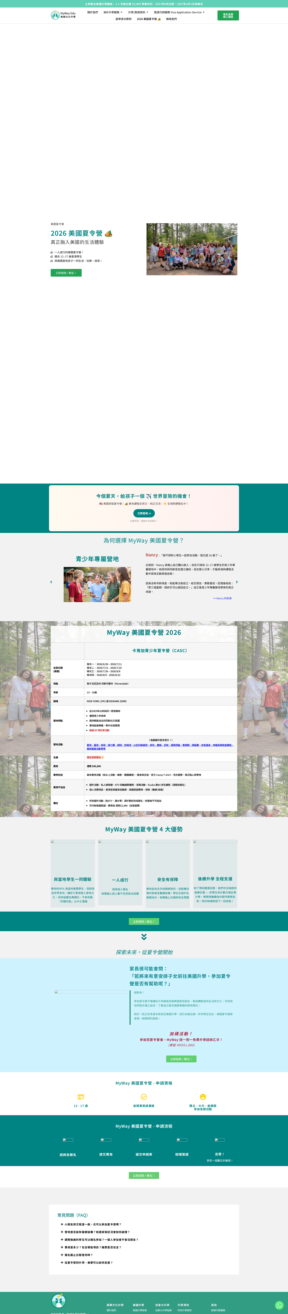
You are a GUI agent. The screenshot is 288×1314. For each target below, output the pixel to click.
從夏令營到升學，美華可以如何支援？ (89, 1262)
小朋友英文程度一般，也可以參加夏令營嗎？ (93, 1224)
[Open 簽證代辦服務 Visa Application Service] (203, 12)
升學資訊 (183, 1305)
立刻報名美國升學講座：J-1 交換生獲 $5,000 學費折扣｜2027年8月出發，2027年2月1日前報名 (144, 4)
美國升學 (138, 1305)
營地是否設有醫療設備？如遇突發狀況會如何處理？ (97, 1232)
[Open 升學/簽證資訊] (147, 12)
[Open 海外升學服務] (121, 12)
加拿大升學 (162, 1305)
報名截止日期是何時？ (79, 1255)
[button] (51, 582)
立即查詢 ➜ (144, 513)
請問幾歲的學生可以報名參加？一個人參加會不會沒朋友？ (102, 1240)
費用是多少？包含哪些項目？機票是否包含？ (93, 1247)
